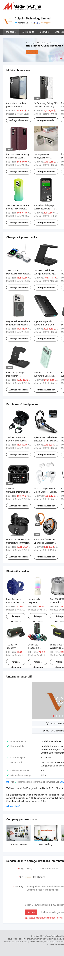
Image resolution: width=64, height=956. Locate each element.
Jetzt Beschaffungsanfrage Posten (44, 917)
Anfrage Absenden (18, 120)
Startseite (11, 31)
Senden (31, 912)
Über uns (44, 31)
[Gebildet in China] (22, 6)
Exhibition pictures (18, 844)
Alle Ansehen (12, 806)
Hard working (45, 844)
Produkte (29, 31)
